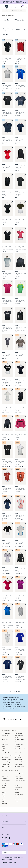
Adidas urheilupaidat (10, 15)
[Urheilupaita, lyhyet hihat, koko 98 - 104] (20, 100)
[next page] (18, 688)
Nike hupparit (5, 735)
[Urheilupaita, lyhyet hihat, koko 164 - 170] (7, 315)
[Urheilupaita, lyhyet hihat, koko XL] (20, 664)
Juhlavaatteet (18, 787)
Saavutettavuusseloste (8, 864)
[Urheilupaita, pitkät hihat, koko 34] (20, 315)
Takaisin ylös (14, 809)
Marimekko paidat (19, 739)
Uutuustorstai (5, 776)
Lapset (3, 773)
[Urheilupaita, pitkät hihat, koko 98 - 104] (20, 423)
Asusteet (4, 799)
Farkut (3, 787)
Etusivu (3, 15)
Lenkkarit (17, 783)
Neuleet (3, 792)
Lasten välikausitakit (20, 780)
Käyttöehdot (12, 862)
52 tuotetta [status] (5, 34)
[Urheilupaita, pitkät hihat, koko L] (7, 423)
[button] (25, 7)
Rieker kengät (5, 757)
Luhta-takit (18, 746)
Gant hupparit (18, 733)
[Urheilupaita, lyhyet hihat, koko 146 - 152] (20, 476)
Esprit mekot (5, 744)
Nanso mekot (18, 742)
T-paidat (17, 790)
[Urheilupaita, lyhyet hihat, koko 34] (7, 208)
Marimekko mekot (6, 742)
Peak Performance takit (6, 749)
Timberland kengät (6, 759)
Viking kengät (18, 759)
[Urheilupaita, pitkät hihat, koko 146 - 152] (20, 47)
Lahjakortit (4, 803)
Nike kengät (18, 755)
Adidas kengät (5, 752)
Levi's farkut (4, 739)
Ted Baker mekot (19, 744)
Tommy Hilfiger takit (20, 749)
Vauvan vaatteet (19, 794)
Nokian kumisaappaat (7, 762)
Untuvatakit (18, 776)
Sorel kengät (18, 757)
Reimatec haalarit (6, 764)
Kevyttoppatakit (19, 778)
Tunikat (3, 796)
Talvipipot (4, 785)
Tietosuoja (4, 862)
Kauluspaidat (18, 796)
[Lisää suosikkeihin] (11, 40)
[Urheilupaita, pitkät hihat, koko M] (20, 261)
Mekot (3, 794)
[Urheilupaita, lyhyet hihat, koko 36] (7, 154)
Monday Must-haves (20, 773)
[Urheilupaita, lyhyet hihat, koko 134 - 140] (20, 73)
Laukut (3, 801)
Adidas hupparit (6, 733)
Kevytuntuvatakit (6, 780)
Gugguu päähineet (6, 766)
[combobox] (14, 10)
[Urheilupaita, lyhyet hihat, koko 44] (7, 611)
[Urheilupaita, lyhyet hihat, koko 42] (7, 235)
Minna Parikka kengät (7, 755)
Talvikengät (4, 783)
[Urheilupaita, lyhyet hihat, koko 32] (7, 557)
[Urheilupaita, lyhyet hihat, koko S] (7, 261)
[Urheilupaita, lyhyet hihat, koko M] (7, 47)
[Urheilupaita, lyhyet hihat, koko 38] (7, 342)
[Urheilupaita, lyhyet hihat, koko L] (20, 127)
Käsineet (17, 785)
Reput (16, 801)
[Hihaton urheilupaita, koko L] (7, 181)
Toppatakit (4, 778)
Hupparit (17, 792)
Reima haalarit (18, 762)
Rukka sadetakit (19, 764)
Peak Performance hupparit (19, 736)
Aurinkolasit (18, 799)
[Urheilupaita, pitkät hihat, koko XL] (20, 557)
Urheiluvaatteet (5, 790)
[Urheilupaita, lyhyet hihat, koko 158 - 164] (7, 100)
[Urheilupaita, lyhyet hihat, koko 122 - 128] (7, 127)
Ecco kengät (18, 752)
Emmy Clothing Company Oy (13, 857)
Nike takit (4, 746)
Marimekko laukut (19, 766)
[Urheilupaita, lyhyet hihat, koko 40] (20, 208)
